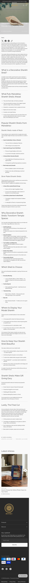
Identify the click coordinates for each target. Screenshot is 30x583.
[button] (2, 5)
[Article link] (14, 473)
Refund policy (4, 580)
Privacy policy (13, 580)
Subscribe (14, 543)
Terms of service (21, 580)
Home (2, 9)
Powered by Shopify (14, 577)
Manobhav (7, 577)
